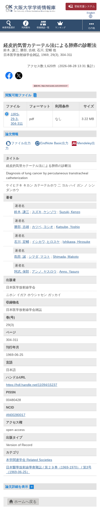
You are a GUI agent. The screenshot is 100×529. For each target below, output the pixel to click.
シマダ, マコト (39, 256)
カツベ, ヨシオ (42, 227)
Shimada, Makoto (66, 256)
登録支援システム (84, 6)
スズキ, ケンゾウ (44, 212)
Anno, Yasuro (69, 271)
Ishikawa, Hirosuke (76, 242)
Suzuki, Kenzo (69, 212)
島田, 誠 (20, 256)
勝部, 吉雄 (21, 227)
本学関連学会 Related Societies (29, 460)
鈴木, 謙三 (21, 212)
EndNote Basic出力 (54, 143)
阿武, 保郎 (21, 271)
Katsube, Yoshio (68, 227)
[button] (8, 25)
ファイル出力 (21, 143)
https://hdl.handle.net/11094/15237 (31, 385)
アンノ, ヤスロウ (44, 271)
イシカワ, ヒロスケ (46, 242)
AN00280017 (15, 415)
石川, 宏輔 (21, 242)
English (91, 12)
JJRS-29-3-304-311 (17, 118)
